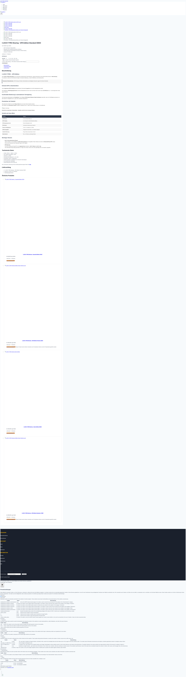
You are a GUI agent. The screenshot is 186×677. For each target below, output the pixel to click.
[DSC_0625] (8, 26)
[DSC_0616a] (8, 24)
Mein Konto (5, 5)
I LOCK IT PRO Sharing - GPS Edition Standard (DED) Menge (13, 61)
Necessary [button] (2, 595)
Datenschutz (2, 561)
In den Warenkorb (4, 63)
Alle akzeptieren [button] (9, 582)
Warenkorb (5, 7)
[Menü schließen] (0, 669)
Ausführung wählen (10, 346)
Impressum (2, 558)
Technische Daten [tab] (7, 66)
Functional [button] (2, 618)
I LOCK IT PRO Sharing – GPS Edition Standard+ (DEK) (32, 513)
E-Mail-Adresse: (3, 574)
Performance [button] (2, 628)
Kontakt (1, 555)
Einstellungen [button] (3, 582)
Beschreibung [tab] (6, 65)
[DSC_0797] (16, 29)
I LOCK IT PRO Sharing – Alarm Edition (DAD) (33, 426)
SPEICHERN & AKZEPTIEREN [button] (6, 666)
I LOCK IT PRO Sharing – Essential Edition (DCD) (32, 254)
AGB (1, 563)
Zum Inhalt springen (4, 1)
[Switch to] (4, 8)
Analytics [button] (2, 635)
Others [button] (1, 656)
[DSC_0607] (8, 23)
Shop (4, 4)
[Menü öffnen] (1, 14)
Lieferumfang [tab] (6, 67)
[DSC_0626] (6, 27)
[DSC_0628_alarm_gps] (12, 22)
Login (1, 544)
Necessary (4, 596)
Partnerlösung (3, 538)
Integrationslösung (4, 535)
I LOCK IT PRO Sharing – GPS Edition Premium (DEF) (32, 340)
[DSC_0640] (8, 28)
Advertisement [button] (3, 648)
